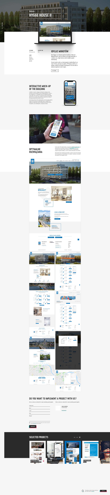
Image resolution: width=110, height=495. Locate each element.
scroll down (2, 24)
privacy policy (34, 423)
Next (77, 437)
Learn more (92, 491)
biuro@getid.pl (64, 410)
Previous (74, 437)
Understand (103, 490)
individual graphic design (75, 147)
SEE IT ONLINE (54, 70)
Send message (33, 426)
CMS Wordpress (72, 148)
